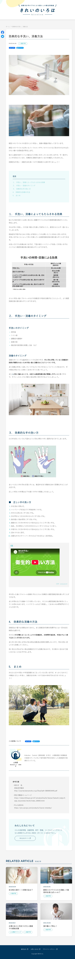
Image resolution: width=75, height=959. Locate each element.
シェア (12, 47)
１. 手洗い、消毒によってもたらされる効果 (29, 182)
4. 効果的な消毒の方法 (21, 192)
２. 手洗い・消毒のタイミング (24, 185)
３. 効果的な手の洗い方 (22, 189)
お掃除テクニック (16, 932)
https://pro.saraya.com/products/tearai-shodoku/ (33, 808)
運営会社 (23, 949)
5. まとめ (16, 195)
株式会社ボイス (24, 838)
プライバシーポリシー (49, 949)
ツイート (21, 47)
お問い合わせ (34, 949)
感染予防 (23, 43)
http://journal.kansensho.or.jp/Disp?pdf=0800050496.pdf (35, 791)
